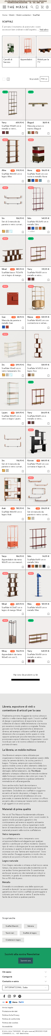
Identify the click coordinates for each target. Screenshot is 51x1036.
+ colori (31, 231)
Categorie (7, 976)
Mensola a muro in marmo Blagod (35, 127)
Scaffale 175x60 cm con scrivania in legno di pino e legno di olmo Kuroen (38, 468)
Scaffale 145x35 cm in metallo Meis (37, 609)
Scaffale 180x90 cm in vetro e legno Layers (11, 417)
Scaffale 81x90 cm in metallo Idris (36, 561)
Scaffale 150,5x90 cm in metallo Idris (37, 223)
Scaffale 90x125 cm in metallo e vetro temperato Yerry (37, 275)
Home (4, 15)
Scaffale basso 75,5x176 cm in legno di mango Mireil (12, 275)
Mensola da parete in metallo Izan (11, 321)
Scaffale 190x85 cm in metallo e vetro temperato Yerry (11, 129)
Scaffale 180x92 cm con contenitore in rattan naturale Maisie (38, 323)
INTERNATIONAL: (16, 987)
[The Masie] (17, 7)
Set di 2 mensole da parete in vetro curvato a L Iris (12, 467)
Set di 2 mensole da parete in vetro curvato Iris (12, 224)
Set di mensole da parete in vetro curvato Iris (38, 515)
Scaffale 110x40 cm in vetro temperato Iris (11, 369)
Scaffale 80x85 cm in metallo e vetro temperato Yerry (36, 419)
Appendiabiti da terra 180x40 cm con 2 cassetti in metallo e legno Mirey (12, 658)
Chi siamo (6, 972)
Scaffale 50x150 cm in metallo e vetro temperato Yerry (37, 657)
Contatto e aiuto (10, 981)
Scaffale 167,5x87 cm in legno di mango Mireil (12, 609)
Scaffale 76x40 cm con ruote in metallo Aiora (37, 175)
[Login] (47, 7)
